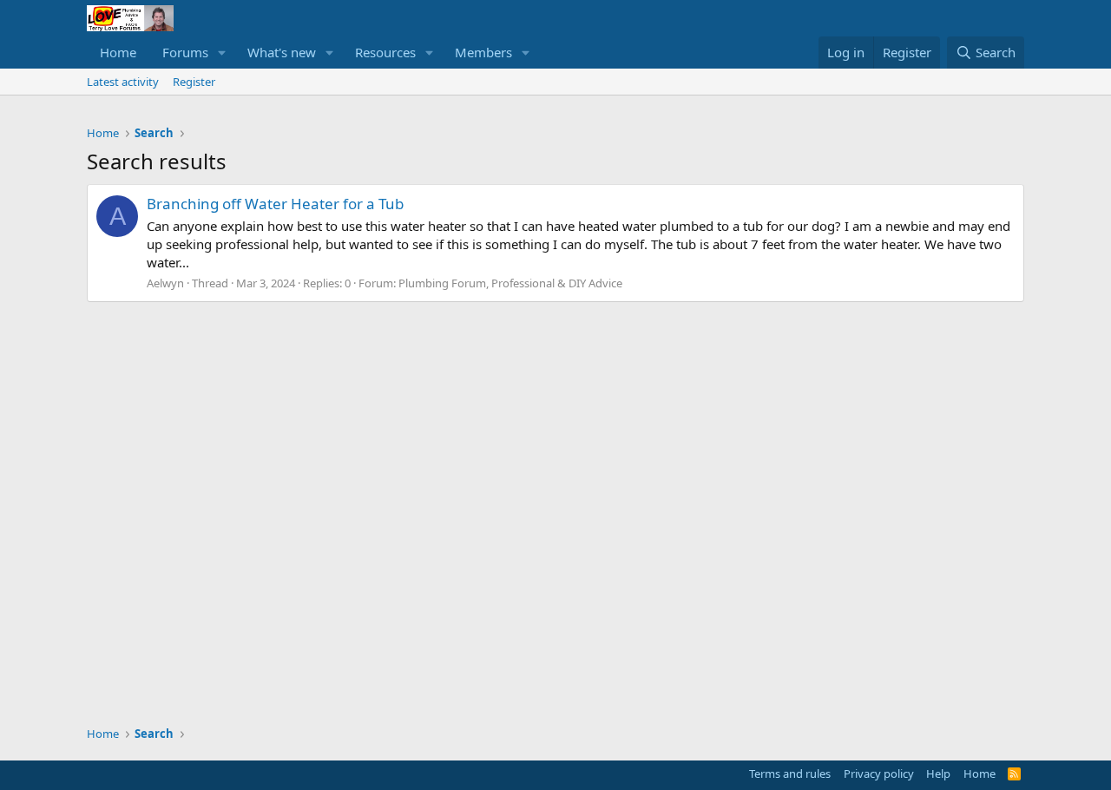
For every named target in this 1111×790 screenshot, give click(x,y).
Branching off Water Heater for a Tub (275, 204)
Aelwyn (165, 283)
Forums (185, 52)
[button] (222, 52)
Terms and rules (790, 773)
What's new (281, 52)
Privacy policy (879, 773)
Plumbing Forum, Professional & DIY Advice (510, 283)
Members (483, 52)
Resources (385, 52)
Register (194, 81)
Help (938, 773)
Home (118, 52)
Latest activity (123, 81)
